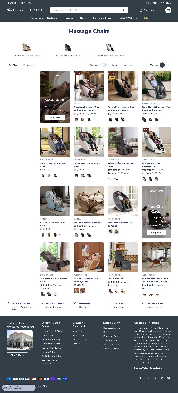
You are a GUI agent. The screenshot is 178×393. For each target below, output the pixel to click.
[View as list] (168, 65)
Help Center (151, 3)
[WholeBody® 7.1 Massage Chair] (55, 257)
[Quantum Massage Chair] (89, 86)
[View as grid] (162, 65)
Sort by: (115, 65)
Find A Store (25, 3)
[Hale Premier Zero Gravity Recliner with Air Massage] (156, 257)
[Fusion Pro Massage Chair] (123, 86)
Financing (11, 3)
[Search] (124, 10)
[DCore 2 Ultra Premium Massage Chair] (89, 257)
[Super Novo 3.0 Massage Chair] (55, 142)
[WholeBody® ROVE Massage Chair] (156, 142)
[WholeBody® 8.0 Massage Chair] (123, 142)
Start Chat (119, 307)
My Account (165, 3)
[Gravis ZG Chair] (123, 257)
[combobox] (89, 10)
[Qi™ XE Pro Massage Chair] (89, 201)
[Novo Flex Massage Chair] (123, 201)
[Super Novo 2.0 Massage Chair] (89, 142)
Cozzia (77, 103)
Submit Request (53, 307)
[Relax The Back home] (25, 10)
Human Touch (148, 103)
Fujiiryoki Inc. (80, 275)
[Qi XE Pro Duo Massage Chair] (55, 201)
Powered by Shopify (40, 386)
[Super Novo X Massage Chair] (156, 86)
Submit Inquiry (154, 307)
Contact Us (84, 307)
